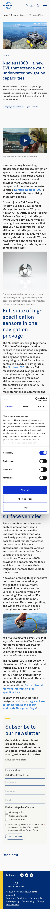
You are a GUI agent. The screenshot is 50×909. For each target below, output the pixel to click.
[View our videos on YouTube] (26, 875)
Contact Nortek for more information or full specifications (23, 689)
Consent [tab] (9, 406)
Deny (25, 507)
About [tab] (41, 406)
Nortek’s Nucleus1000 (27, 190)
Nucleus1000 (16, 367)
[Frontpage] (8, 5)
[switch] (43, 461)
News (13, 15)
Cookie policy (12, 901)
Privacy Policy (32, 830)
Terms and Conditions (16, 898)
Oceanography (16, 812)
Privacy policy (37, 898)
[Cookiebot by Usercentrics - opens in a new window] (35, 399)
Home (5, 15)
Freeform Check (13, 770)
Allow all (25, 490)
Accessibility (28, 901)
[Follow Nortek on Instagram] (31, 875)
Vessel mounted (17, 819)
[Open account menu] (32, 6)
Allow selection (25, 499)
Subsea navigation (18, 816)
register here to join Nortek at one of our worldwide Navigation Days (24, 705)
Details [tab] (25, 406)
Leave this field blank (16, 760)
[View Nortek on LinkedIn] (22, 875)
